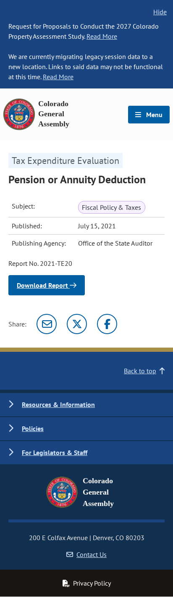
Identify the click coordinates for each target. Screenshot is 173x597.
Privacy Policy (92, 583)
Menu (153, 114)
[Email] (47, 324)
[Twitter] (77, 324)
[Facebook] (107, 324)
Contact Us (91, 554)
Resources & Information (58, 404)
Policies (33, 428)
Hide (160, 12)
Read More (101, 36)
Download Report (43, 285)
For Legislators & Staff (54, 452)
